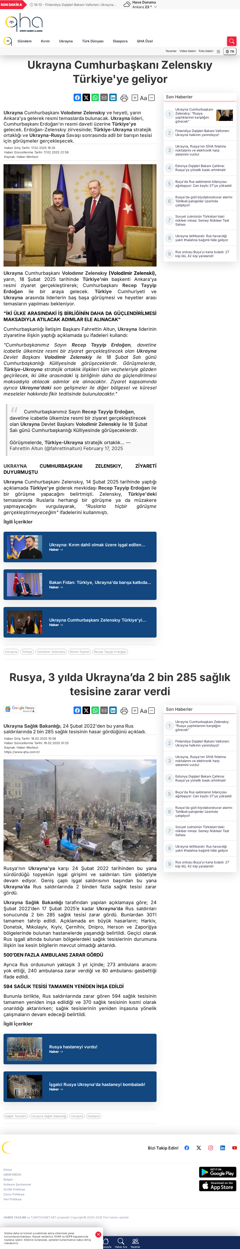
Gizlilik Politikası (14, 1189)
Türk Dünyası (93, 41)
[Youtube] (234, 1148)
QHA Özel (145, 41)
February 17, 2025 (103, 448)
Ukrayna (66, 41)
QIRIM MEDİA (12, 1174)
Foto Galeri (206, 51)
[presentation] (112, 4)
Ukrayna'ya (41, 868)
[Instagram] (210, 1148)
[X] (198, 1148)
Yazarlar (171, 51)
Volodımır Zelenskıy (82, 113)
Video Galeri (188, 51)
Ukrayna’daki (35, 388)
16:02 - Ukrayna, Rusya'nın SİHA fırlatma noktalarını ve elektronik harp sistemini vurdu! (74, 5)
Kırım (45, 41)
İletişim (8, 1179)
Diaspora (120, 41)
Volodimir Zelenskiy (68, 357)
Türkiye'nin (95, 279)
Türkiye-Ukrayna (113, 129)
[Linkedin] (222, 1148)
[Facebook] (186, 1148)
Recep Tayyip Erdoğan (101, 345)
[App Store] (210, 1185)
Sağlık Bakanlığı (41, 726)
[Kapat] (98, 1234)
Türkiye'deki (142, 494)
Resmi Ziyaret (79, 652)
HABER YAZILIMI (15, 1217)
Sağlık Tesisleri (15, 1116)
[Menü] (218, 52)
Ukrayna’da (17, 887)
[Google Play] (210, 1172)
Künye (8, 1169)
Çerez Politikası (14, 1194)
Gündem (25, 41)
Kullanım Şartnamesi (17, 1184)
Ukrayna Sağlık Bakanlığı (48, 1116)
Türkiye (103, 291)
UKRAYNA (15, 466)
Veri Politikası (13, 1199)
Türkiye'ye (124, 124)
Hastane (94, 1116)
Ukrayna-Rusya (47, 135)
